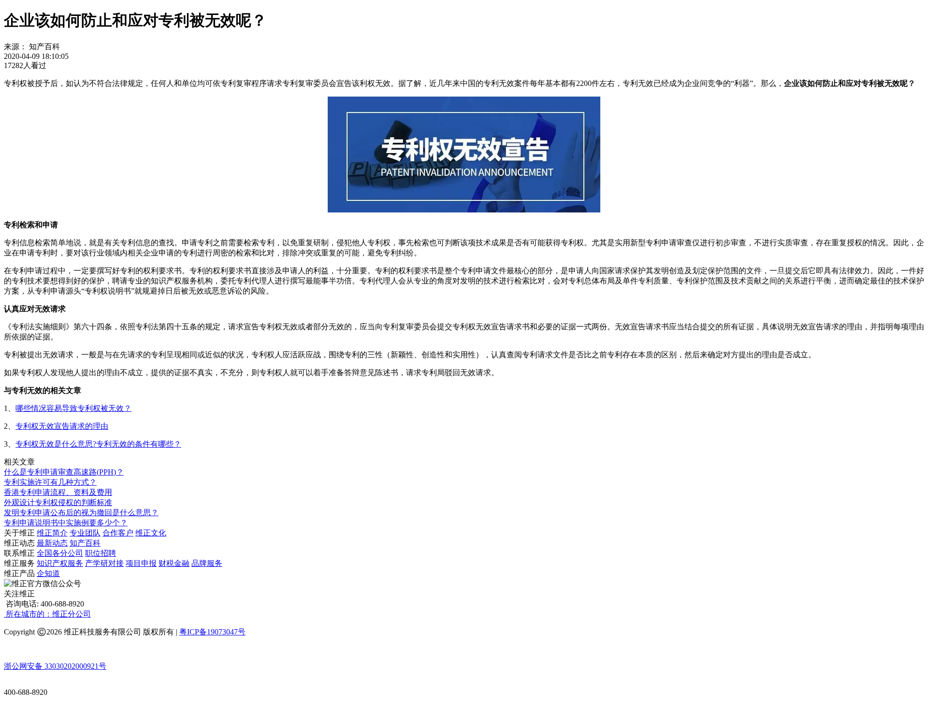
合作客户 (117, 533)
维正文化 (150, 533)
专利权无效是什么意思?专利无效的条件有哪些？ (98, 444)
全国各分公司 (60, 553)
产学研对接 (104, 563)
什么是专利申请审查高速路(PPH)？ (64, 472)
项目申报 (141, 563)
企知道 (48, 573)
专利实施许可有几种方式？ (50, 482)
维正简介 (52, 533)
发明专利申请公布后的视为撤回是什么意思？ (81, 512)
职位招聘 (100, 553)
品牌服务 (206, 563)
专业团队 (85, 533)
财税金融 (174, 563)
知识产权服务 (60, 563)
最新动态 (52, 543)
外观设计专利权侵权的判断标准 (58, 502)
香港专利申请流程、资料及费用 (58, 492)
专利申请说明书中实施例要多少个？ (66, 523)
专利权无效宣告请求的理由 (61, 426)
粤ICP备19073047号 (212, 632)
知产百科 (85, 543)
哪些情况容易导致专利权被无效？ (73, 408)
